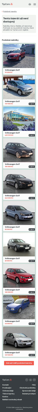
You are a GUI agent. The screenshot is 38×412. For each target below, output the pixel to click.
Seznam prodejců (29, 394)
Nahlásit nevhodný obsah (12, 400)
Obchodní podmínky (28, 388)
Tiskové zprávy (8, 394)
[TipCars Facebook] (26, 380)
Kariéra (5, 397)
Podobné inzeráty (10, 11)
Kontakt (5, 385)
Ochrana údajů (7, 391)
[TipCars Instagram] (34, 380)
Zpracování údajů (29, 391)
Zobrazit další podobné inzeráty (19, 363)
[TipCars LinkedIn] (30, 380)
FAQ (34, 385)
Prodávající (6, 388)
